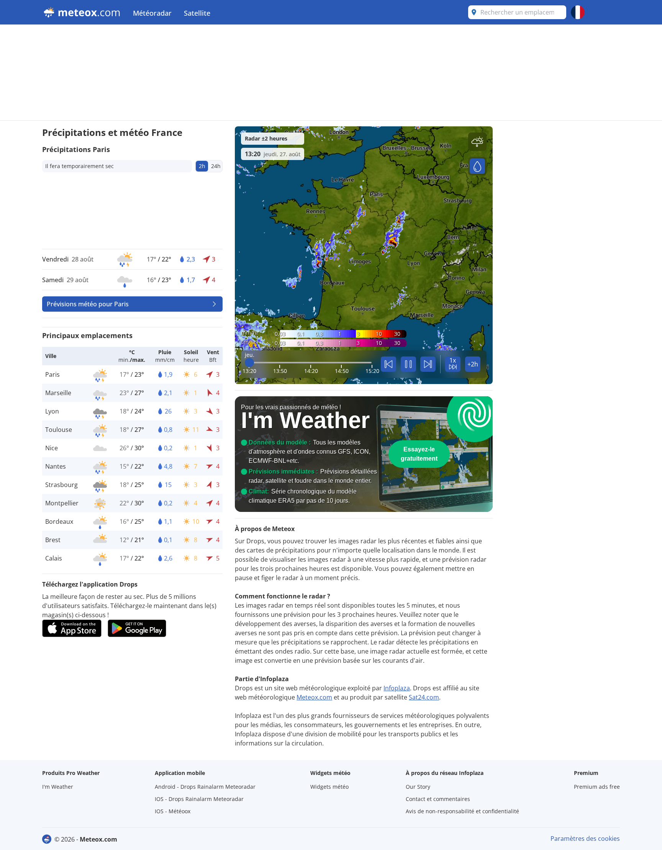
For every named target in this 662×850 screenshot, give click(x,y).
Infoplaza (396, 688)
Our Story (418, 786)
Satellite (197, 13)
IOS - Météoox (172, 811)
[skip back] (388, 364)
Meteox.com (314, 697)
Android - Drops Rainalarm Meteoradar (205, 786)
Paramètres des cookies (585, 838)
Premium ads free (597, 786)
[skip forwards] (428, 364)
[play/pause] (408, 364)
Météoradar (152, 13)
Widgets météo (329, 786)
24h (216, 166)
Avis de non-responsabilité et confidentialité (462, 811)
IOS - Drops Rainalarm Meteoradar (199, 799)
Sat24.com (424, 697)
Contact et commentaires (438, 799)
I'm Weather (57, 786)
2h (202, 166)
